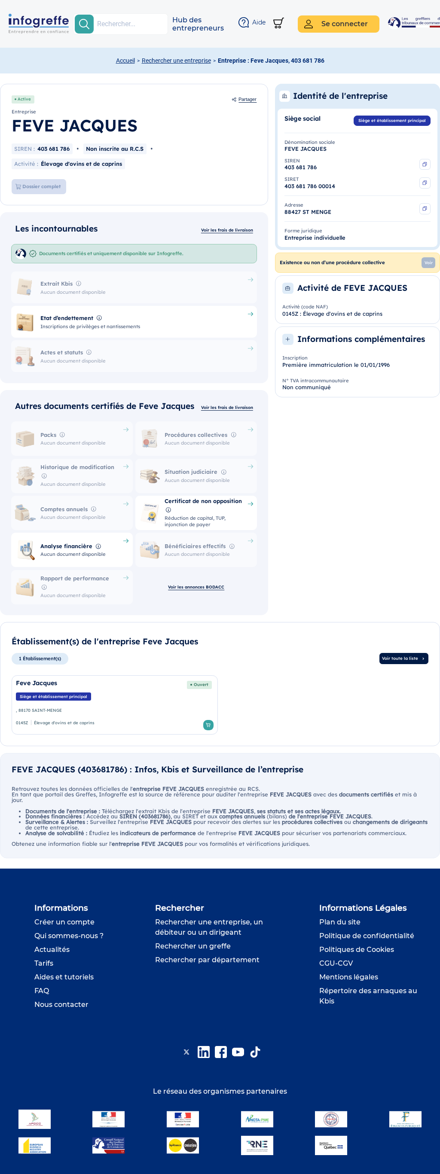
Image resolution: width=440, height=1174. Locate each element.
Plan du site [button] (340, 922)
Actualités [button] (52, 949)
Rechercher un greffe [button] (193, 946)
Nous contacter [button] (61, 1004)
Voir (429, 262)
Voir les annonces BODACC (196, 586)
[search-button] (84, 24)
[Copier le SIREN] (425, 164)
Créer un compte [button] (64, 922)
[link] (115, 705)
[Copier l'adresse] (425, 208)
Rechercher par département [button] (207, 960)
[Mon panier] (278, 24)
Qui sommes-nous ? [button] (69, 936)
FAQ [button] (41, 991)
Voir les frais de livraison (227, 229)
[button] (198, 24)
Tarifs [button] (43, 963)
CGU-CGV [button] (336, 963)
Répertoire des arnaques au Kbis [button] (368, 996)
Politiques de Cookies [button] (356, 949)
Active (24, 98)
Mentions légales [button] (348, 977)
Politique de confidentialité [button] (366, 936)
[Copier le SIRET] (425, 183)
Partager (247, 99)
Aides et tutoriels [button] (64, 977)
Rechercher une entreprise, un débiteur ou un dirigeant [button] (209, 927)
